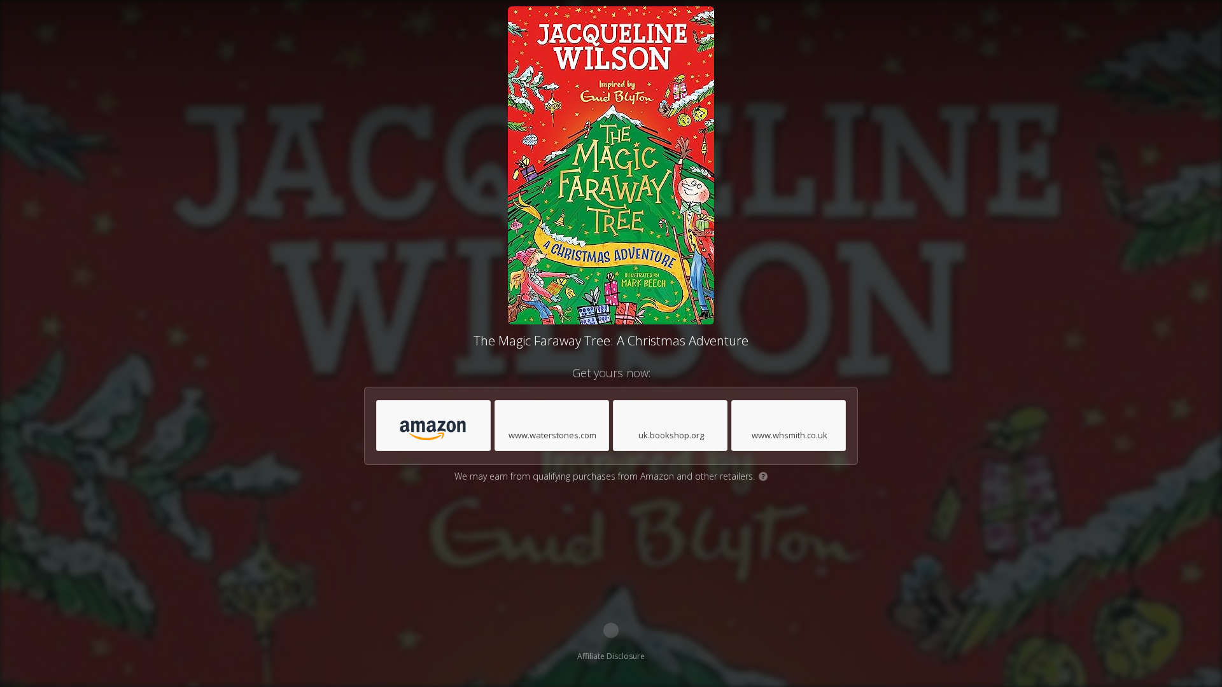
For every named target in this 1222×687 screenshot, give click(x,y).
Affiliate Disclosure (611, 656)
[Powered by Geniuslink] (611, 630)
